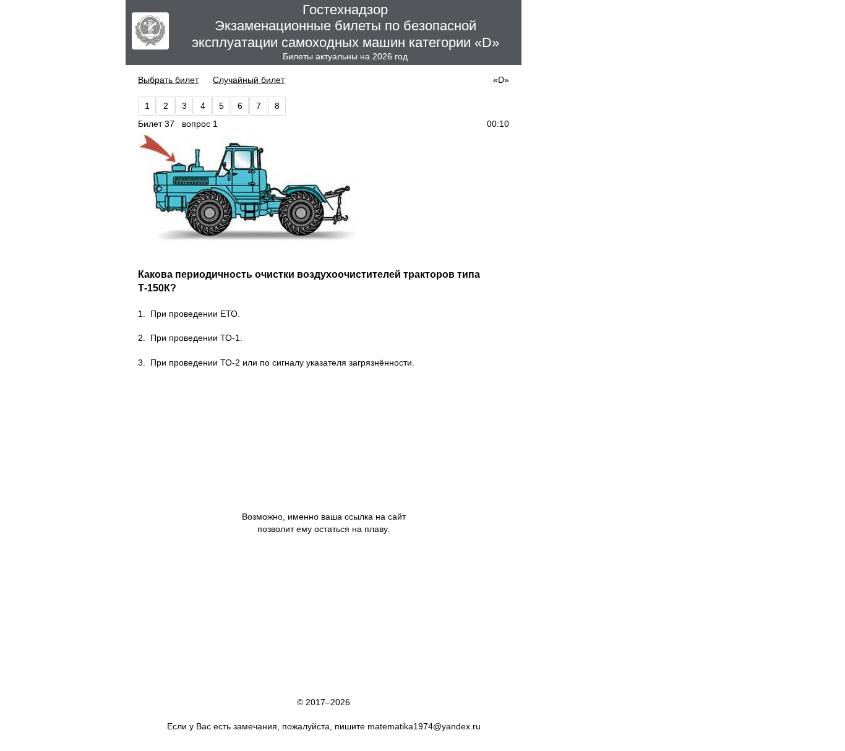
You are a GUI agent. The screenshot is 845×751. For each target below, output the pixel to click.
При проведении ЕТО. (195, 314)
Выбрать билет (168, 80)
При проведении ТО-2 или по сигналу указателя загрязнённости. (282, 362)
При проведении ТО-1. (196, 338)
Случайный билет (249, 80)
